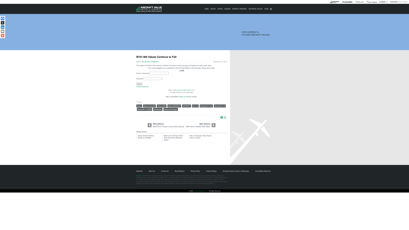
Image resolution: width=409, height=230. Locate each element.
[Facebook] (221, 117)
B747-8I (195, 106)
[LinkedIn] (2, 27)
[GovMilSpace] (371, 2)
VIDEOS (220, 9)
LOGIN (266, 9)
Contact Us (165, 171)
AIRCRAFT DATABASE (239, 9)
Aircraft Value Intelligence (150, 61)
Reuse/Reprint (179, 171)
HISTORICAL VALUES (255, 9)
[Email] (2, 31)
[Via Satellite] (347, 2)
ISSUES (213, 9)
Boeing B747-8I (220, 106)
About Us (152, 171)
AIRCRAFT (186, 106)
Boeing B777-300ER (144, 109)
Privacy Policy (195, 171)
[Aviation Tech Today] (398, 1)
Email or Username (142, 73)
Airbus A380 (162, 106)
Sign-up (182, 96)
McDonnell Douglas (170, 109)
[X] (225, 117)
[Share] (2, 35)
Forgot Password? (142, 87)
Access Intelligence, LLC (200, 191)
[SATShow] (359, 2)
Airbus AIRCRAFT (174, 106)
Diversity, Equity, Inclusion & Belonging (236, 171)
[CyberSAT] (383, 2)
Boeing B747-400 (206, 106)
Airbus (139, 106)
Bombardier (158, 109)
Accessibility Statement (263, 171)
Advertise (139, 171)
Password (139, 79)
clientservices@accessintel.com (185, 90)
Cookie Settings (211, 171)
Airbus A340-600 (149, 106)
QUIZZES (227, 9)
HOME (207, 9)
